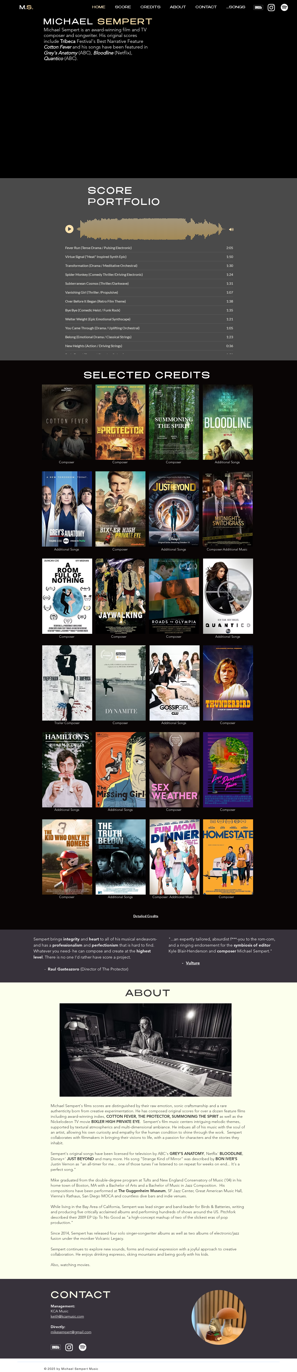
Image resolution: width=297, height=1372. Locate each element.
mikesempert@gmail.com (71, 1332)
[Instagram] (271, 7)
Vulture (193, 962)
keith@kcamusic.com (67, 1316)
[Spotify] (284, 7)
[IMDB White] (258, 7)
